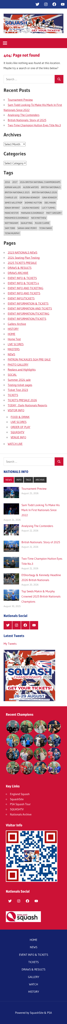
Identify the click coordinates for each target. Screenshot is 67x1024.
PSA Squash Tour (20, 804)
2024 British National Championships (40, 182)
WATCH (33, 984)
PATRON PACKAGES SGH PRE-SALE (29, 359)
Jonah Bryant (12, 207)
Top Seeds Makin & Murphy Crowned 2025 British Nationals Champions (40, 596)
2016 (7, 182)
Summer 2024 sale (19, 380)
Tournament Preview (20, 99)
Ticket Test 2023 (18, 390)
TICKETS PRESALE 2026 (22, 400)
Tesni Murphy (12, 233)
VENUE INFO (18, 437)
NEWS (11, 354)
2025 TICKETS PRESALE (22, 263)
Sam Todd (10, 228)
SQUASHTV (17, 432)
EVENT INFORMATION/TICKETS (27, 318)
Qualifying (26, 223)
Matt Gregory (54, 212)
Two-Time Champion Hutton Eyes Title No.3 (34, 125)
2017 (14, 182)
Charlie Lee (11, 197)
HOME (11, 334)
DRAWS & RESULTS (19, 267)
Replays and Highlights (22, 369)
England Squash (20, 794)
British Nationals (50, 187)
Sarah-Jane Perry (27, 228)
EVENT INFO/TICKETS (21, 298)
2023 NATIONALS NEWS (22, 252)
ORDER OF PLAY (20, 427)
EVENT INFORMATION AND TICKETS (30, 308)
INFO (18, 479)
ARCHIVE (40, 479)
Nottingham (11, 223)
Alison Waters (31, 187)
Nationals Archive (20, 814)
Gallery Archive (17, 324)
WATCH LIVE (15, 444)
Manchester (12, 212)
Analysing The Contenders (23, 115)
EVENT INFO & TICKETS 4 (23, 283)
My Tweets (10, 643)
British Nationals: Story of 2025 (27, 120)
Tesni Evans (45, 228)
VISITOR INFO (16, 410)
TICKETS (13, 395)
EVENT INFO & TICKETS (22, 278)
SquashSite (17, 799)
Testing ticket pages (20, 385)
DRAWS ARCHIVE (18, 273)
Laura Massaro (30, 207)
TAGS (28, 479)
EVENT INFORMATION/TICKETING (28, 313)
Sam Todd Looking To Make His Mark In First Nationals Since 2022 (40, 510)
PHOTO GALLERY (18, 364)
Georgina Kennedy (30, 197)
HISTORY (13, 329)
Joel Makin (50, 202)
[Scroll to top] (61, 1018)
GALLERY (33, 977)
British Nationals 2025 (17, 192)
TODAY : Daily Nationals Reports (27, 405)
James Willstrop (13, 202)
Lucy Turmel (48, 207)
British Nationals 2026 (44, 192)
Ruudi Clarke (42, 223)
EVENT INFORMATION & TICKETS (28, 303)
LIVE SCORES (16, 344)
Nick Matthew (38, 217)
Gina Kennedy (49, 197)
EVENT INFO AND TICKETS (24, 293)
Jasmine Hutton (33, 202)
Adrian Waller (13, 187)
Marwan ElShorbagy (32, 212)
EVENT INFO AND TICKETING (25, 288)
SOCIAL (12, 374)
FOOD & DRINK (20, 417)
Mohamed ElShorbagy (17, 217)
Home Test (14, 339)
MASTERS (14, 349)
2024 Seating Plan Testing (24, 257)
